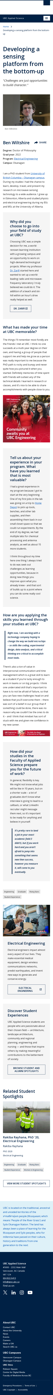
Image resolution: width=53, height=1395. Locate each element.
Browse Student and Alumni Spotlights (26, 1069)
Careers (6, 1340)
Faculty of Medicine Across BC (17, 1375)
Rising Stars (34, 891)
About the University (12, 1330)
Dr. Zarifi (15, 270)
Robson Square (10, 1369)
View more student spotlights (26, 1183)
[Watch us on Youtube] (30, 1292)
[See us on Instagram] (21, 1292)
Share (43, 142)
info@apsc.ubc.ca (11, 1281)
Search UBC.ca (10, 1347)
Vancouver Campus (12, 1357)
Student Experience (12, 897)
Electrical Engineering (26, 158)
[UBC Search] (46, 3)
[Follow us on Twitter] (5, 1292)
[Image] (26, 733)
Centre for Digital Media (14, 1372)
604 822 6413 (9, 1278)
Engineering (9, 891)
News (5, 1334)
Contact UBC (9, 1327)
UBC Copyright (9, 1390)
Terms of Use (30, 1386)
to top (44, 1387)
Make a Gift (8, 1343)
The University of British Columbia (19, 6)
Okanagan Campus (12, 1361)
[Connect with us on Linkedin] (13, 1292)
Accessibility (23, 1390)
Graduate (22, 891)
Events (6, 1337)
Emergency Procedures (12, 1386)
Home (6, 26)
